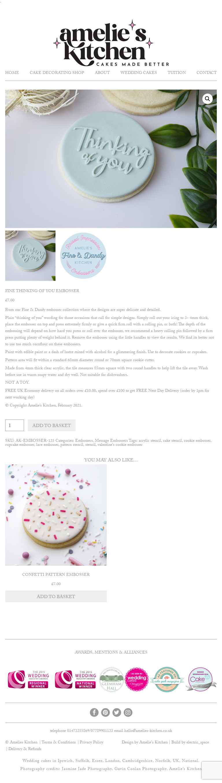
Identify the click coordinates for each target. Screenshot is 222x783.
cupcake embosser (19, 445)
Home (12, 73)
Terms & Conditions (59, 742)
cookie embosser (197, 441)
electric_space (197, 742)
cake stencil (172, 441)
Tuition (177, 73)
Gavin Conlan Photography (140, 769)
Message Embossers (111, 441)
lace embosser (47, 445)
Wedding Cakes (139, 73)
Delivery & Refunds (24, 749)
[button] (207, 99)
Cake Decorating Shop (57, 73)
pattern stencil (71, 445)
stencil (90, 445)
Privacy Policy (91, 742)
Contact (207, 73)
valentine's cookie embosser (120, 445)
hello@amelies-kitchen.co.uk (148, 731)
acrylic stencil (150, 441)
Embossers (84, 441)
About (102, 73)
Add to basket (51, 426)
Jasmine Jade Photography (87, 769)
